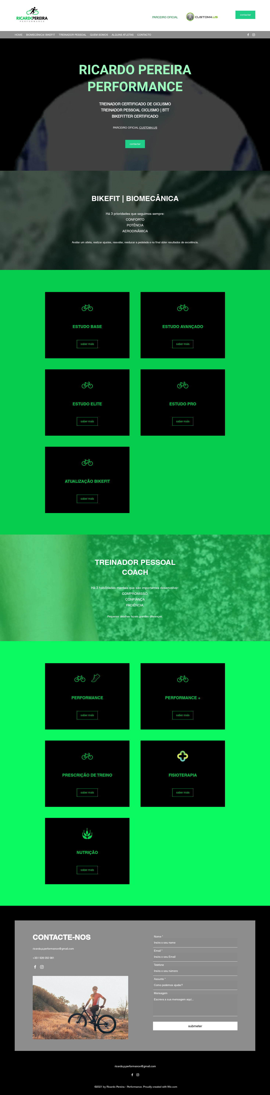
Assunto (159, 979)
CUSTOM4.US (148, 127)
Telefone (159, 964)
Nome (157, 936)
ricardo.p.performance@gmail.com (53, 948)
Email (157, 950)
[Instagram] (253, 35)
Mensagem (161, 993)
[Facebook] (248, 35)
